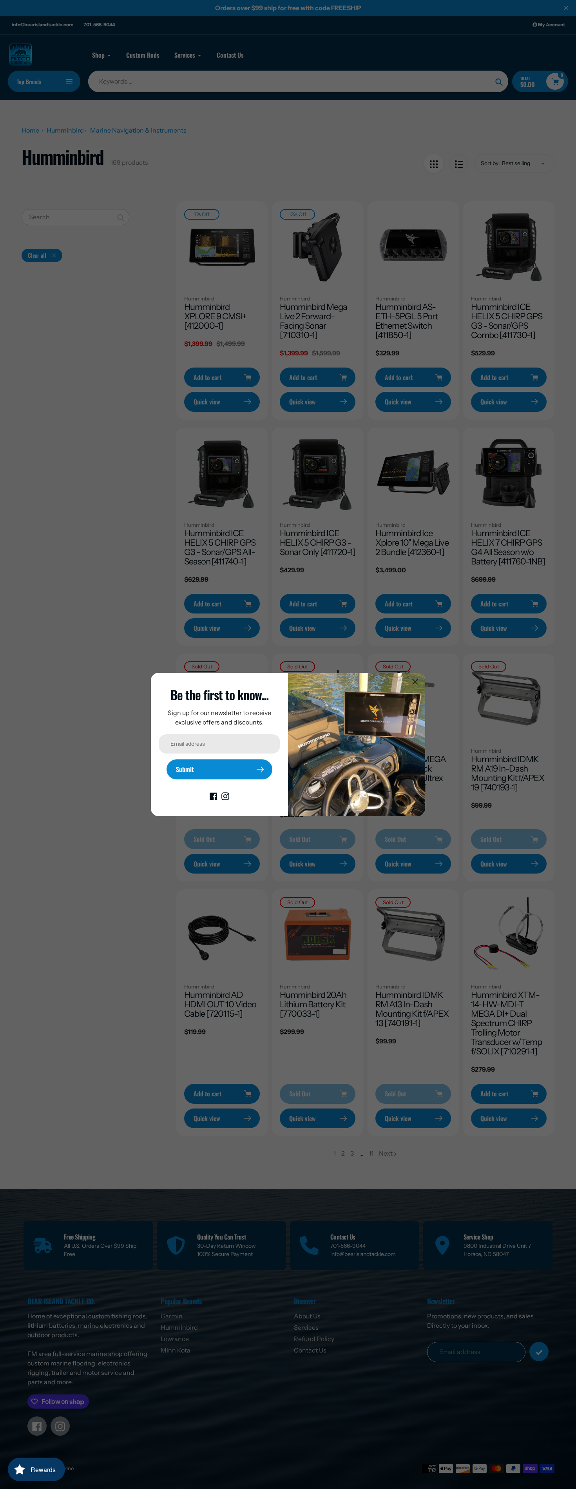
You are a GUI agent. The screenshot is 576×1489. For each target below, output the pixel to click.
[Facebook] (213, 796)
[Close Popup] (415, 681)
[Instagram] (225, 796)
